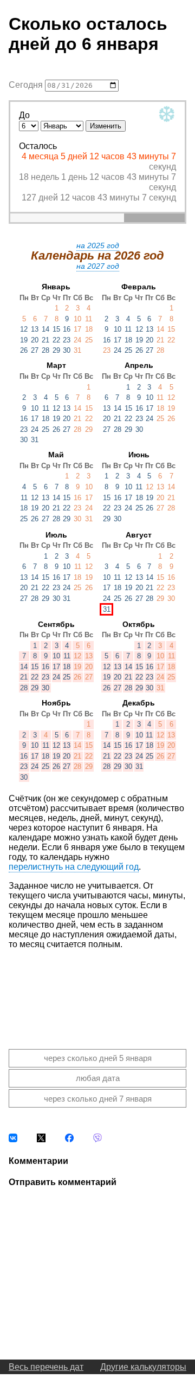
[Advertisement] (97, 990)
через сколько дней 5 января (98, 1058)
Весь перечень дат (46, 1366)
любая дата (98, 1078)
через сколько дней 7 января (98, 1098)
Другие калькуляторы (143, 1366)
